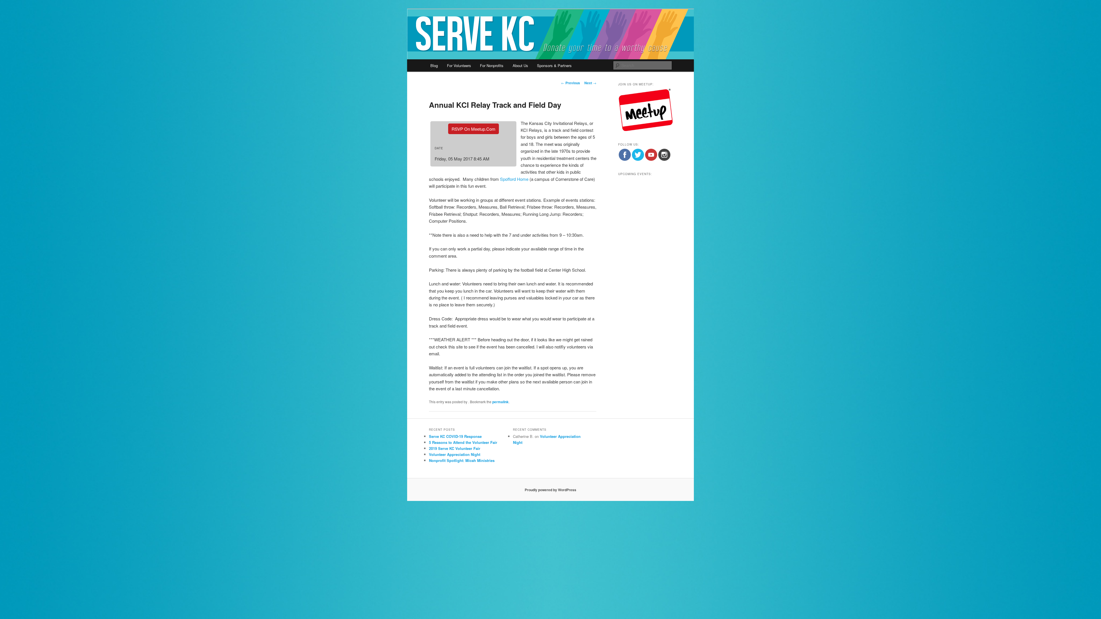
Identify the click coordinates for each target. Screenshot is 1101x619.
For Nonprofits (491, 65)
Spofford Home (514, 179)
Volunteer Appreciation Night (454, 454)
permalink (500, 401)
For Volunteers (459, 65)
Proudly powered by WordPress (550, 489)
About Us (520, 65)
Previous (570, 82)
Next (590, 82)
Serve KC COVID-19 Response (455, 436)
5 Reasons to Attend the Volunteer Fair (463, 442)
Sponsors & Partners (554, 65)
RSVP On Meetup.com (473, 129)
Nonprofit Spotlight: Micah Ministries (462, 460)
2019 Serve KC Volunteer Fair (454, 448)
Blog (434, 65)
